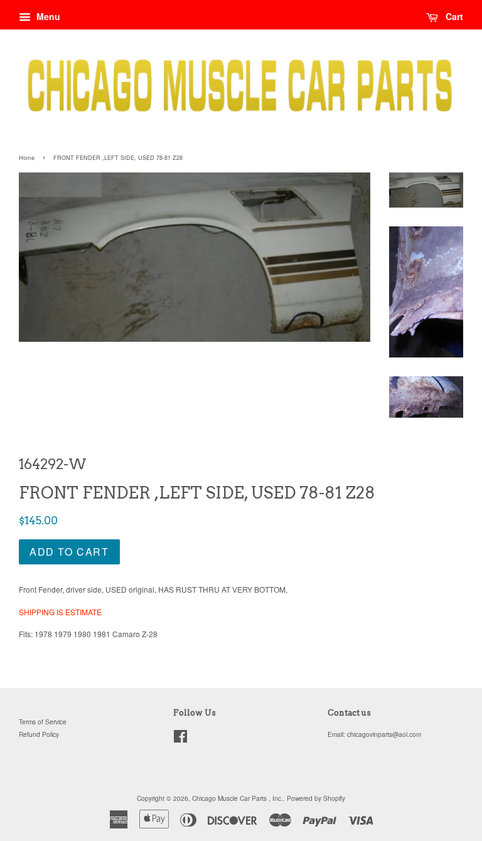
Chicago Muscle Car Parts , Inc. (237, 798)
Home (27, 158)
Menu (47, 16)
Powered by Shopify (316, 798)
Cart (453, 16)
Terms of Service (43, 721)
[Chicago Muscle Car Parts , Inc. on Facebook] (180, 739)
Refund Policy (39, 734)
